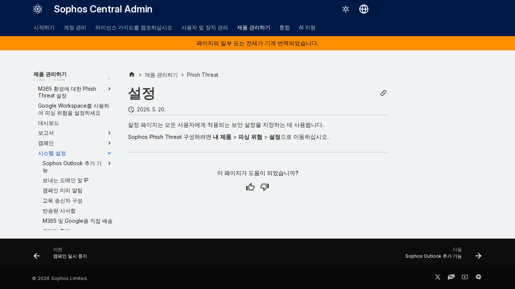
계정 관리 (75, 27)
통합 (284, 27)
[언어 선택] (363, 9)
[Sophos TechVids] (465, 278)
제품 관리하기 (253, 27)
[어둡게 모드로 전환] (345, 9)
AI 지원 (307, 27)
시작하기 (44, 27)
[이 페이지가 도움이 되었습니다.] (250, 187)
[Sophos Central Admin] (38, 9)
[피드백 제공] (478, 278)
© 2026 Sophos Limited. (60, 278)
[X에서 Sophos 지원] (438, 278)
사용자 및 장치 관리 (204, 27)
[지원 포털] (451, 278)
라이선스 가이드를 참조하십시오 (133, 27)
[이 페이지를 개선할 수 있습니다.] (264, 187)
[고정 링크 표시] (383, 93)
